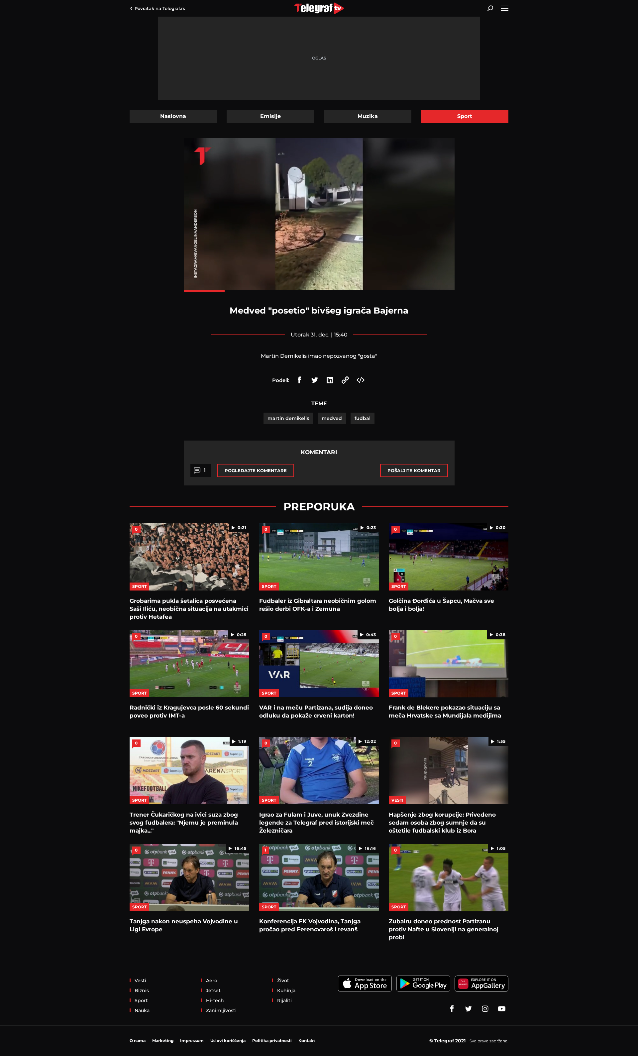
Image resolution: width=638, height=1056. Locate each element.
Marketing (162, 1040)
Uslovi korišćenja (228, 1040)
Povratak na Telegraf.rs (160, 8)
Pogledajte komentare (256, 470)
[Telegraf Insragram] (485, 1008)
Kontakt (306, 1040)
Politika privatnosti (272, 1040)
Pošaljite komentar (414, 470)
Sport (464, 116)
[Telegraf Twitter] (468, 1008)
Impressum (192, 1040)
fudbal (363, 418)
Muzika (368, 116)
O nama (138, 1040)
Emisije (270, 116)
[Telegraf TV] (501, 1008)
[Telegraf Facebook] (452, 1008)
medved (332, 418)
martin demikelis (288, 418)
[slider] (319, 291)
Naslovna (173, 116)
